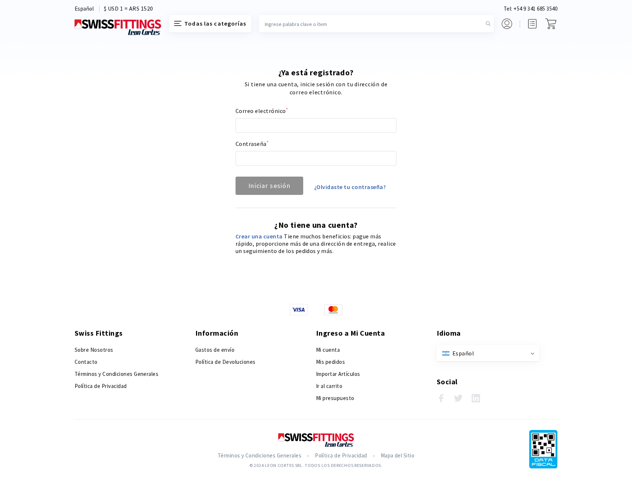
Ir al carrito (329, 385)
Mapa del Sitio (398, 455)
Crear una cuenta (260, 236)
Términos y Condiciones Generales (116, 373)
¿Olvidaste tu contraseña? (350, 187)
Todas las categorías (215, 23)
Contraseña (251, 143)
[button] (84, 8)
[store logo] (118, 27)
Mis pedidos (330, 361)
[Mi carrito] (550, 23)
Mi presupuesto (335, 398)
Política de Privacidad (101, 385)
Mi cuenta (328, 349)
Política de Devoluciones (225, 361)
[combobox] (376, 24)
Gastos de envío (214, 349)
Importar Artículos (338, 373)
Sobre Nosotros (94, 349)
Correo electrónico (261, 110)
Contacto (86, 361)
